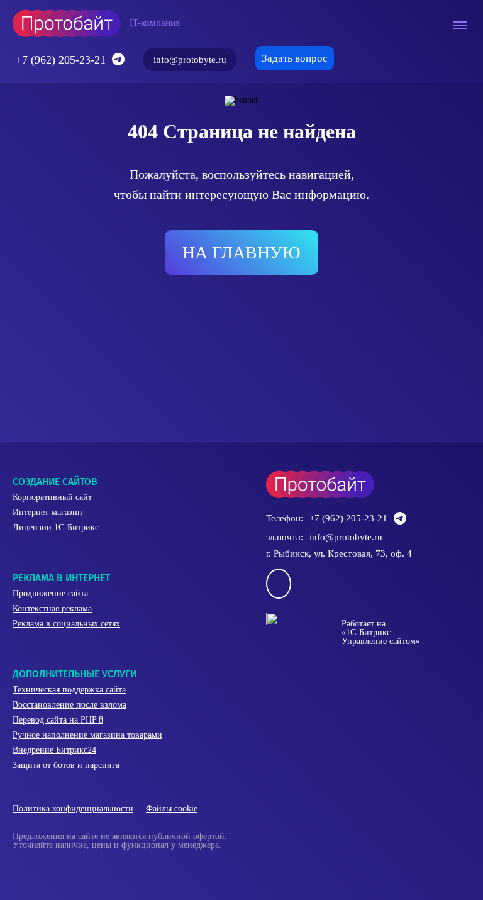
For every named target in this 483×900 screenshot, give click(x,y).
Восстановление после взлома (69, 704)
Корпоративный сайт (52, 497)
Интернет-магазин (47, 512)
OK (181, 867)
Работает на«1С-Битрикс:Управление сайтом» (380, 632)
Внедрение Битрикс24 (54, 750)
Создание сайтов (55, 481)
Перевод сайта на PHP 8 (58, 720)
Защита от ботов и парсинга (66, 765)
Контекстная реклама (52, 608)
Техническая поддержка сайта (69, 689)
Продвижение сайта (50, 593)
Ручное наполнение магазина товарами (87, 735)
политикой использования (212, 830)
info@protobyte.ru (189, 60)
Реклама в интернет (61, 578)
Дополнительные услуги (74, 674)
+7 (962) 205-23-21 (61, 59)
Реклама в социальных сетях (66, 623)
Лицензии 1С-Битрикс (56, 527)
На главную (241, 252)
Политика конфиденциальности (73, 808)
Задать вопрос (295, 58)
